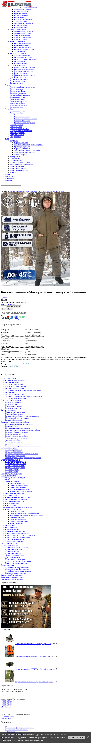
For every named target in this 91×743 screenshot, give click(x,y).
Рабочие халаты (11, 392)
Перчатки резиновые (18, 519)
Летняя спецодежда (8, 378)
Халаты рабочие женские (15, 466)
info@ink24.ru (6, 707)
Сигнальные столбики (13, 549)
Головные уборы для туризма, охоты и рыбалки (23, 446)
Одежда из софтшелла (13, 402)
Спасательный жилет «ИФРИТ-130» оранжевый (33, 656)
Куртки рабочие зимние (14, 414)
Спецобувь (5, 480)
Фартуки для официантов (15, 468)
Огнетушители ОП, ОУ (10, 543)
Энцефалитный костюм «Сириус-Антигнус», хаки (34, 682)
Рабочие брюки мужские (14, 388)
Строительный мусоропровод (12, 575)
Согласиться (76, 737)
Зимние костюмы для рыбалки (16, 436)
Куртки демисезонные (13, 406)
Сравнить (4, 298)
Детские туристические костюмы (18, 444)
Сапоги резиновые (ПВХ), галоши (18, 497)
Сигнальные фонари (13, 553)
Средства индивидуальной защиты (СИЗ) (16, 507)
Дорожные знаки (7, 565)
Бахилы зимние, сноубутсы (20, 489)
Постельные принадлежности (12, 579)
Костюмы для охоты (13, 434)
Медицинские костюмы (14, 452)
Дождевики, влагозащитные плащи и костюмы (23, 390)
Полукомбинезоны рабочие (15, 386)
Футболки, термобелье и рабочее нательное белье (24, 396)
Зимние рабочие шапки (14, 420)
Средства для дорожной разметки (18, 561)
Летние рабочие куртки (14, 384)
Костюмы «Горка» (12, 426)
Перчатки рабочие (17, 511)
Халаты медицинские (13, 450)
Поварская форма (12, 470)
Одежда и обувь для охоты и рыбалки (15, 422)
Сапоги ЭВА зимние (18, 487)
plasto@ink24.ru (7, 718)
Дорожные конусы (12, 551)
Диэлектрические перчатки (20, 521)
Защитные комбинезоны (14, 539)
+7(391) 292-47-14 (7, 716)
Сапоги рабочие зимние (19, 486)
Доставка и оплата (12, 726)
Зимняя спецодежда (8, 410)
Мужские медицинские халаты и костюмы (21, 454)
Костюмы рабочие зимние (15, 412)
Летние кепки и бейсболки (15, 398)
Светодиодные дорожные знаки (17, 567)
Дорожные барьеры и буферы (16, 547)
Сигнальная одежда (8, 476)
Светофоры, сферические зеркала (18, 571)
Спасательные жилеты (13, 442)
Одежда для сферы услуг (10, 460)
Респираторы (10, 525)
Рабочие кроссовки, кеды (15, 501)
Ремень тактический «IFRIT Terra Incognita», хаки (33, 669)
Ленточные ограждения (14, 557)
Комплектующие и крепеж (15, 573)
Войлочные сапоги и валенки (21, 491)
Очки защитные (11, 527)
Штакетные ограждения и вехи (17, 563)
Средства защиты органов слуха (17, 537)
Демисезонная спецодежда (11, 400)
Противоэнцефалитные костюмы (17, 428)
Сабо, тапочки (10, 505)
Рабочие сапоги (11, 495)
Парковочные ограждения (15, 559)
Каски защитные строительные (17, 533)
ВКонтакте (11, 732)
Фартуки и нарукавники (14, 394)
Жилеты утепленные (13, 408)
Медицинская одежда (9, 448)
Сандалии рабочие (12, 503)
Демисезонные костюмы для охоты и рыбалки (22, 430)
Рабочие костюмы (12, 382)
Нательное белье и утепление (16, 432)
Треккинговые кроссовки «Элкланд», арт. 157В (33, 644)
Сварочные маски (12, 529)
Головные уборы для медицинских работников (23, 458)
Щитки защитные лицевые (15, 531)
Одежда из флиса (11, 404)
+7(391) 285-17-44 (7, 703)
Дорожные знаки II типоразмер (17, 569)
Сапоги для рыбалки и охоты (16, 438)
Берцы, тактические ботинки (16, 499)
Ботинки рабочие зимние (19, 484)
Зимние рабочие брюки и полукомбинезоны (22, 416)
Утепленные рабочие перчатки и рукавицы (26, 515)
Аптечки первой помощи (15, 541)
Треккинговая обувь (13, 440)
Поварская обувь (11, 472)
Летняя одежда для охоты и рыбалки (19, 424)
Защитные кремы (16, 523)
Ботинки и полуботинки (14, 493)
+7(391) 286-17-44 (7, 705)
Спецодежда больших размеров (13, 478)
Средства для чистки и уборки (12, 577)
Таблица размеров (9, 304)
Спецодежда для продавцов (15, 462)
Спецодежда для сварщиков (11, 474)
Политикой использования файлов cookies (23, 740)
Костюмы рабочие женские (15, 464)
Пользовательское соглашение (16, 730)
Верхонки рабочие (17, 517)
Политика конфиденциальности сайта (19, 728)
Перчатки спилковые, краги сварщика (24, 513)
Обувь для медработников (15, 456)
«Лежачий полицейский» (15, 555)
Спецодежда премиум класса (16, 380)
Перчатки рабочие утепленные (17, 418)
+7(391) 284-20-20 (7, 701)
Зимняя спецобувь (12, 482)
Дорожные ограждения (9, 545)
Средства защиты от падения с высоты (20, 535)
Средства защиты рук (13, 509)
